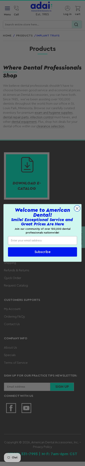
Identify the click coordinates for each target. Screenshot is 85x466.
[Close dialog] (77, 209)
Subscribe (43, 252)
